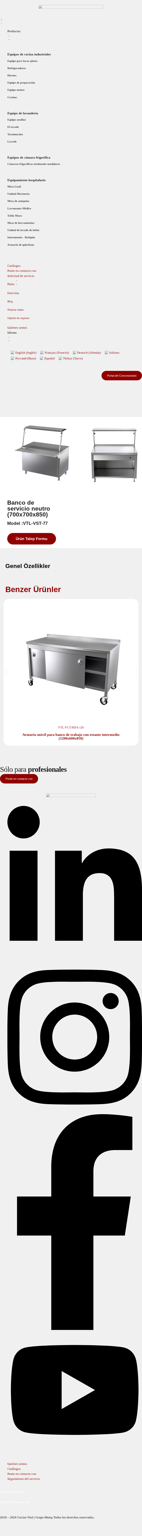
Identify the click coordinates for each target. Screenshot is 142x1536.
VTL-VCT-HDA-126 (71, 727)
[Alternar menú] (1, 21)
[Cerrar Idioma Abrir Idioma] (8, 339)
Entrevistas (13, 293)
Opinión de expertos (18, 318)
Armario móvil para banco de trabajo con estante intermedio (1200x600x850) (70, 736)
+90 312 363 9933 (12, 1492)
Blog (10, 301)
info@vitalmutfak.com (15, 1502)
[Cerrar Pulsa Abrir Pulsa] (16, 282)
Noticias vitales (15, 309)
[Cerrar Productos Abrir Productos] (8, 37)
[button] (6, 672)
